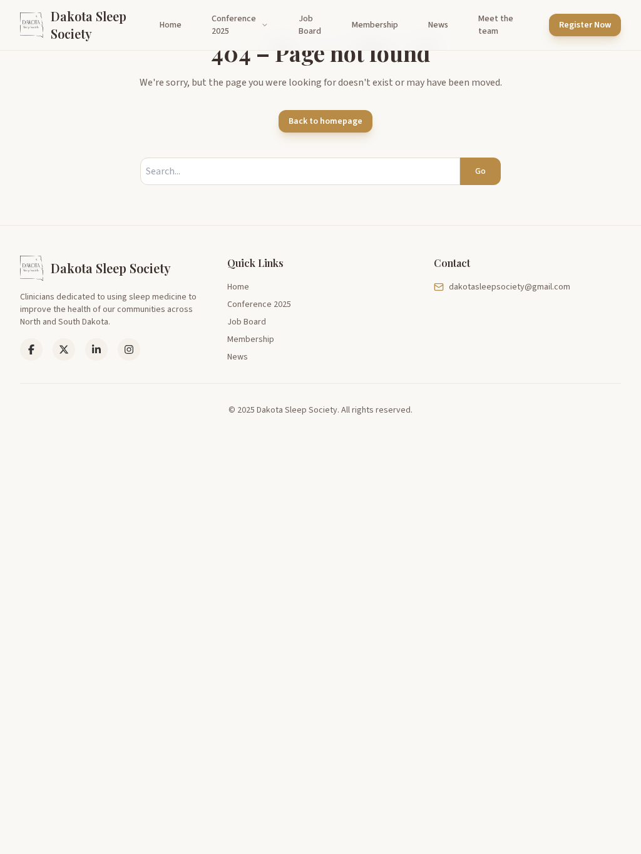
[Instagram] (129, 349)
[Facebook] (31, 349)
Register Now (585, 25)
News (438, 25)
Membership (375, 25)
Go (480, 171)
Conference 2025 (234, 25)
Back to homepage (325, 121)
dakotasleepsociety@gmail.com (509, 287)
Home (171, 25)
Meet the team (495, 25)
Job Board (310, 25)
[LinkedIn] (64, 349)
